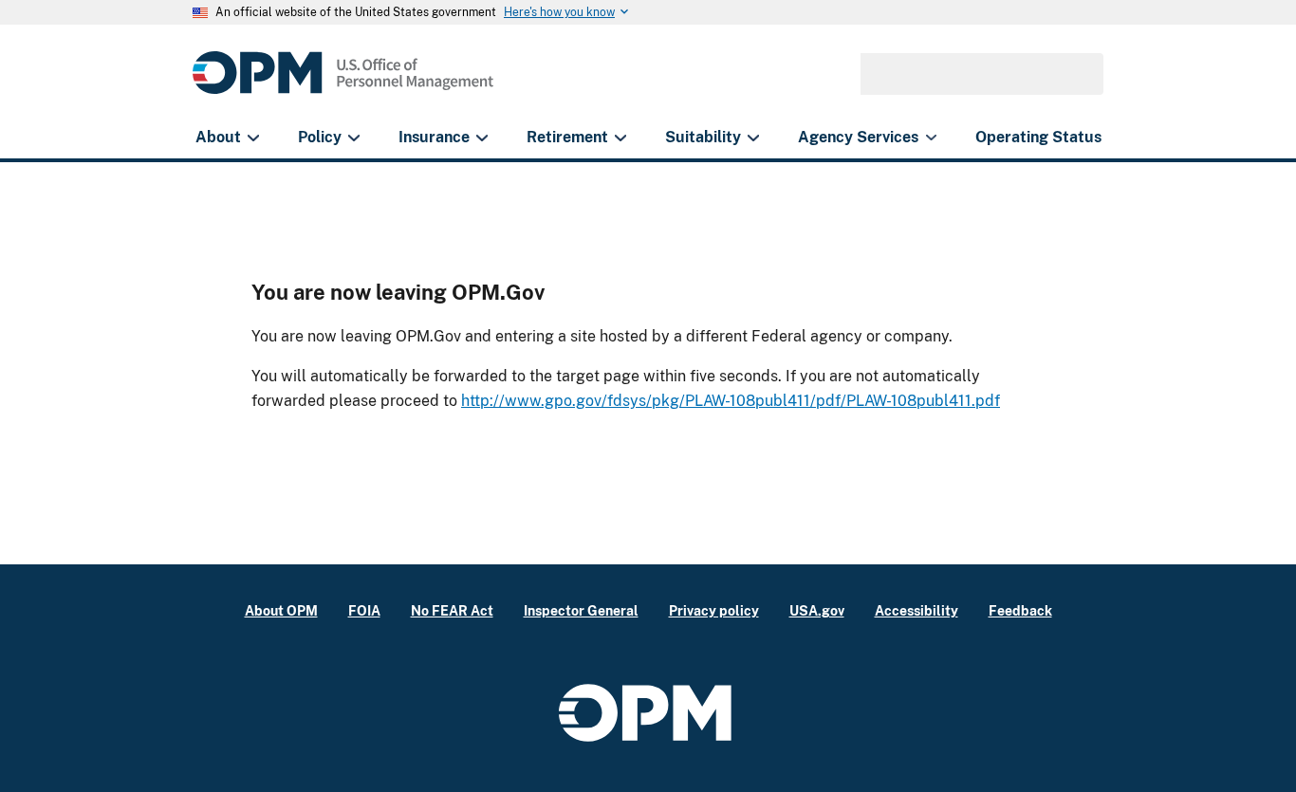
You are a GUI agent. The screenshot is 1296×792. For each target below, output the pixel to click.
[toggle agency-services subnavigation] (931, 137)
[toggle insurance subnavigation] (481, 137)
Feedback (1020, 610)
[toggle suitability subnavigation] (753, 137)
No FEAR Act (452, 610)
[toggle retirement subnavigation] (620, 137)
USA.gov (816, 610)
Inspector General (581, 610)
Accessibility (916, 610)
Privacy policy (714, 610)
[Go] (1080, 74)
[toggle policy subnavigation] (353, 137)
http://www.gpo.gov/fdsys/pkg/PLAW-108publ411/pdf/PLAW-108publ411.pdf (730, 401)
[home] (343, 83)
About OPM (281, 610)
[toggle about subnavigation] (253, 137)
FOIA (364, 610)
